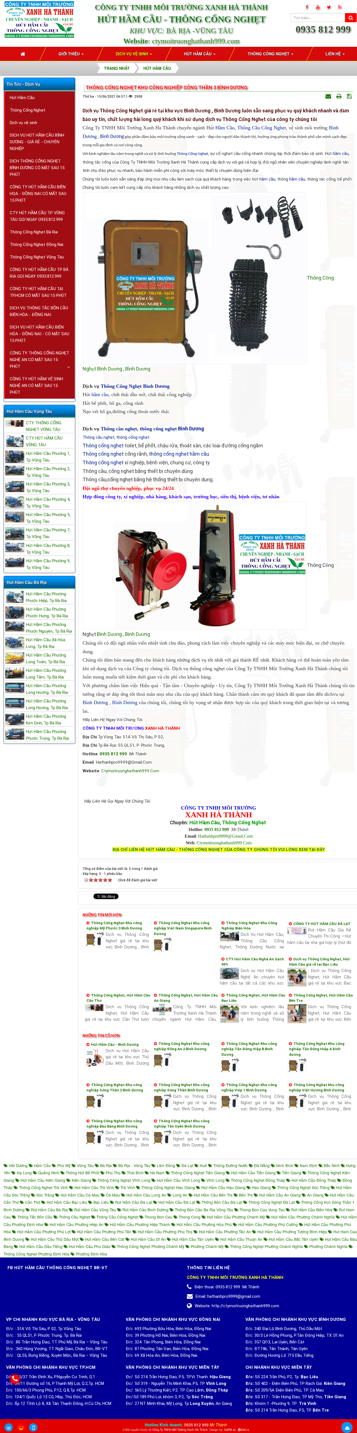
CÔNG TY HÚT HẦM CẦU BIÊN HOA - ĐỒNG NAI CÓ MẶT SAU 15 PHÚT (38, 193)
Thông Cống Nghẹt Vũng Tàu (37, 257)
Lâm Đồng (166, 1165)
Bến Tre (246, 1195)
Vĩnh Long (215, 1180)
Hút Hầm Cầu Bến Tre (213, 1195)
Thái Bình (135, 1172)
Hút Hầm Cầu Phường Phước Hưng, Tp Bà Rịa (47, 612)
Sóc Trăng (45, 1195)
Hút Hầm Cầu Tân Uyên (193, 1239)
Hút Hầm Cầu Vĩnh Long (178, 1180)
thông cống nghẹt (158, 428)
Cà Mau (113, 1195)
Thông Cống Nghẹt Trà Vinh (43, 1187)
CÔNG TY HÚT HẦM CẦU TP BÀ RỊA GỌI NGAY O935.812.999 (39, 273)
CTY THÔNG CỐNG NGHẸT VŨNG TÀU (43, 426)
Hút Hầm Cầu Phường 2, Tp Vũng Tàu (48, 472)
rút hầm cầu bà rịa (49, 1209)
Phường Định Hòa (91, 1254)
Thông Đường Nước (230, 1165)
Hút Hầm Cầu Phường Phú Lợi (44, 1231)
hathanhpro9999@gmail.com (225, 836)
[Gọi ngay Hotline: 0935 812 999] (15, 1379)
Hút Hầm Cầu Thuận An (241, 1239)
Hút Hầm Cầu (22, 97)
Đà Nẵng (262, 1165)
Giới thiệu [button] (70, 53)
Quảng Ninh (49, 1172)
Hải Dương (18, 1165)
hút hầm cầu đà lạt (176, 1202)
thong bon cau (158, 1217)
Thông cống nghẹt (103, 445)
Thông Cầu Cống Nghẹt (261, 127)
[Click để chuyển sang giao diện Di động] (33, 1427)
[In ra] (339, 96)
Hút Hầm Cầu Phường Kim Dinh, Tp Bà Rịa (46, 720)
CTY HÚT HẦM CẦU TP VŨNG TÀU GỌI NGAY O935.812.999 (37, 216)
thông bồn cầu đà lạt (222, 1202)
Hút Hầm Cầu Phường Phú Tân (104, 1231)
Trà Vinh (127, 1187)
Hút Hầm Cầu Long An (146, 1195)
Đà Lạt (187, 1165)
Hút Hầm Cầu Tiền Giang (253, 1172)
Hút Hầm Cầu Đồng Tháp (313, 1180)
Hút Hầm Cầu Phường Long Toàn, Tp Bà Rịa (46, 658)
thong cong (190, 1217)
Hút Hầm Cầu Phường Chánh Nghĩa (303, 1217)
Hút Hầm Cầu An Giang (280, 1195)
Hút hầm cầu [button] (198, 53)
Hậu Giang (261, 1187)
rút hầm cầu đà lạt (133, 1202)
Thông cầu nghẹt (119, 428)
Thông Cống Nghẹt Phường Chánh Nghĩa (266, 1246)
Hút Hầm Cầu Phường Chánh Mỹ (236, 1217)
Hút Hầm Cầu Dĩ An (148, 1239)
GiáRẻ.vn (230, 1430)
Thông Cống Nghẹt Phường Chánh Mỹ (150, 1246)
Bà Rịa (106, 1165)
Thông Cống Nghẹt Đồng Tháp (258, 1180)
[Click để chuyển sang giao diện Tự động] (8, 1427)
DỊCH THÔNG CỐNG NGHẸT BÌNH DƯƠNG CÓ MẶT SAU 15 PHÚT (37, 168)
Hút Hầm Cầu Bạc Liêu (66, 1202)
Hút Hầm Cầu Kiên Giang (43, 1180)
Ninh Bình (285, 1165)
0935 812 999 (323, 29)
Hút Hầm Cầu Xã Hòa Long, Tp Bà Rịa (45, 643)
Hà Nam (157, 1172)
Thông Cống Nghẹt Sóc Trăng (303, 1187)
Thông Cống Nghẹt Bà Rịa (34, 232)
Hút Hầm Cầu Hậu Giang (223, 1187)
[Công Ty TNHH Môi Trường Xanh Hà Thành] (39, 19)
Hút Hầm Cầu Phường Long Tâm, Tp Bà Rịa (46, 674)
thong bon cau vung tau (262, 1209)
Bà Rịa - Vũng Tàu (134, 1165)
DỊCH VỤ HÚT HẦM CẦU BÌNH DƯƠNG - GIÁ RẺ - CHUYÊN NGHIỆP (37, 142)
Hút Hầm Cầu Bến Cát (105, 1239)
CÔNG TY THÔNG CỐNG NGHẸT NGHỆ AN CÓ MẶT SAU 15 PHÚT (39, 360)
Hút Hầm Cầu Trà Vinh (94, 1187)
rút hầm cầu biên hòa (312, 1209)
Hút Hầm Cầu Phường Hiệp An (77, 1224)
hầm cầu (341, 153)
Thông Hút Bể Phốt (82, 1172)
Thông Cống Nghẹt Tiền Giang (198, 1172)
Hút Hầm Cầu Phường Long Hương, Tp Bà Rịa (47, 689)
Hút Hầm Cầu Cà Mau (80, 1195)
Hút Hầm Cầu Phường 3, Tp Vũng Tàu (48, 487)
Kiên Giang (81, 1180)
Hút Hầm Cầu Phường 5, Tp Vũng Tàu (48, 518)
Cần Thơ (32, 1202)
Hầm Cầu (225, 127)
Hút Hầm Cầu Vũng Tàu (29, 411)
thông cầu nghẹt (74, 1217)
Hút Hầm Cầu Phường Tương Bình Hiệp (292, 1231)
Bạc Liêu (101, 1202)
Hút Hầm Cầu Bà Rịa (27, 582)
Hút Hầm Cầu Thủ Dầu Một (55, 1239)
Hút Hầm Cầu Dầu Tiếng (41, 1246)
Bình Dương (112, 136)
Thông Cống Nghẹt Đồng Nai (36, 244)
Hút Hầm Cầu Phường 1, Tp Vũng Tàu (48, 457)
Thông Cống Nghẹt (192, 154)
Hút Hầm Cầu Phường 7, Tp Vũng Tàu (48, 533)
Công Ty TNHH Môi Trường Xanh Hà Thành (180, 1430)
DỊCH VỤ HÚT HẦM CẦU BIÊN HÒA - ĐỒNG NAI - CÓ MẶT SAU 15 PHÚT (39, 334)
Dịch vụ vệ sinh (23, 122)
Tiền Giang (291, 1172)
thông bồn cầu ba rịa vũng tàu (204, 1209)
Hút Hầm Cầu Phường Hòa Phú (204, 1224)
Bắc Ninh (332, 1165)
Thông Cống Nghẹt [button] (269, 53)
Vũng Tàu (85, 1165)
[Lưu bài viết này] (350, 96)
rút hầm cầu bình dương (145, 1209)
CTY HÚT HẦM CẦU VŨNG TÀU (44, 441)
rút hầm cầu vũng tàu (95, 1209)
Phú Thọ (113, 1172)
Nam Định (309, 1165)
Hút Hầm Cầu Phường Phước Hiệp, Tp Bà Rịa (46, 597)
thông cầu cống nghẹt (117, 1217)
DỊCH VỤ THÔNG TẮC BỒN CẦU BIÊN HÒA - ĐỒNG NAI (39, 311)
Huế (203, 1165)
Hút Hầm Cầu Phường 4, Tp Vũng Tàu (48, 503)
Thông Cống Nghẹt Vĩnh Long (124, 1180)
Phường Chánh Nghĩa (328, 1246)
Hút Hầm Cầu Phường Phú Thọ (165, 1231)
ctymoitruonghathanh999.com (196, 41)
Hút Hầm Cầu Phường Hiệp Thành (140, 1224)
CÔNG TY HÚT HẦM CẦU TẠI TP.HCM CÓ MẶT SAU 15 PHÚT (38, 292)
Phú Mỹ (64, 1165)
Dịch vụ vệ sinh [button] (132, 53)
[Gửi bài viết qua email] (328, 96)
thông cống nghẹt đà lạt (271, 1202)
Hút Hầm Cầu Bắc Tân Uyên (294, 1239)
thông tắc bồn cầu (35, 1217)
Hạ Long (24, 1172)
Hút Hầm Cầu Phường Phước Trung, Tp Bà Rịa (47, 735)
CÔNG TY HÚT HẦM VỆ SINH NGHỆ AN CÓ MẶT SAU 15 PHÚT (36, 385)
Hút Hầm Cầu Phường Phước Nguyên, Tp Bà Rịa (49, 628)
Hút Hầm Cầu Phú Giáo (90, 1246)
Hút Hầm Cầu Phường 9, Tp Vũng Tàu (48, 564)
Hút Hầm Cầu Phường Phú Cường (268, 1224)
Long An (180, 1195)
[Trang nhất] (23, 54)
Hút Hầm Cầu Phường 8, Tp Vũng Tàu (48, 549)
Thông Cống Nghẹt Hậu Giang (168, 1187)
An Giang (315, 1195)
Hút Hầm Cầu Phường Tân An (225, 1231)
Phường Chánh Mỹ (207, 1246)
